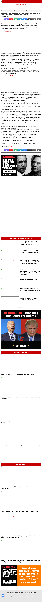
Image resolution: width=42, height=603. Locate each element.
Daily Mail (9, 146)
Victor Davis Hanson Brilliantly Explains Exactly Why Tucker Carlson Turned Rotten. (28, 243)
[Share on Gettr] (11, 19)
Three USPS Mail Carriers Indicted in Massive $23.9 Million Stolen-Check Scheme (30, 252)
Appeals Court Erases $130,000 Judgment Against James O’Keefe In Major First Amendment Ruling (30, 262)
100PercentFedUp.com (20, 596)
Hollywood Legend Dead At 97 (29, 279)
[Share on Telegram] (20, 19)
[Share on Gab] (16, 19)
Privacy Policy (10, 592)
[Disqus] (21, 193)
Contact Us (32, 593)
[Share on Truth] (6, 19)
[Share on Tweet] (29, 19)
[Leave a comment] (3, 595)
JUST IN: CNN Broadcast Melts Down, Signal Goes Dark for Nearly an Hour (30, 290)
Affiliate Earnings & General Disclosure (17, 593)
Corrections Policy (30, 592)
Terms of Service (19, 592)
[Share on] (34, 19)
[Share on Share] (25, 19)
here (37, 10)
